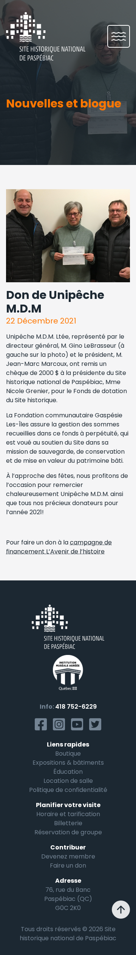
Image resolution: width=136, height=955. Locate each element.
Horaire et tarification (68, 814)
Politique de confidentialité (68, 789)
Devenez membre (68, 856)
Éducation (68, 771)
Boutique (68, 753)
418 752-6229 (76, 706)
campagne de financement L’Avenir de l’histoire (59, 547)
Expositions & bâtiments (68, 762)
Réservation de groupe (68, 832)
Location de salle (68, 780)
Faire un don (68, 865)
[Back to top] (121, 910)
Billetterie (68, 823)
